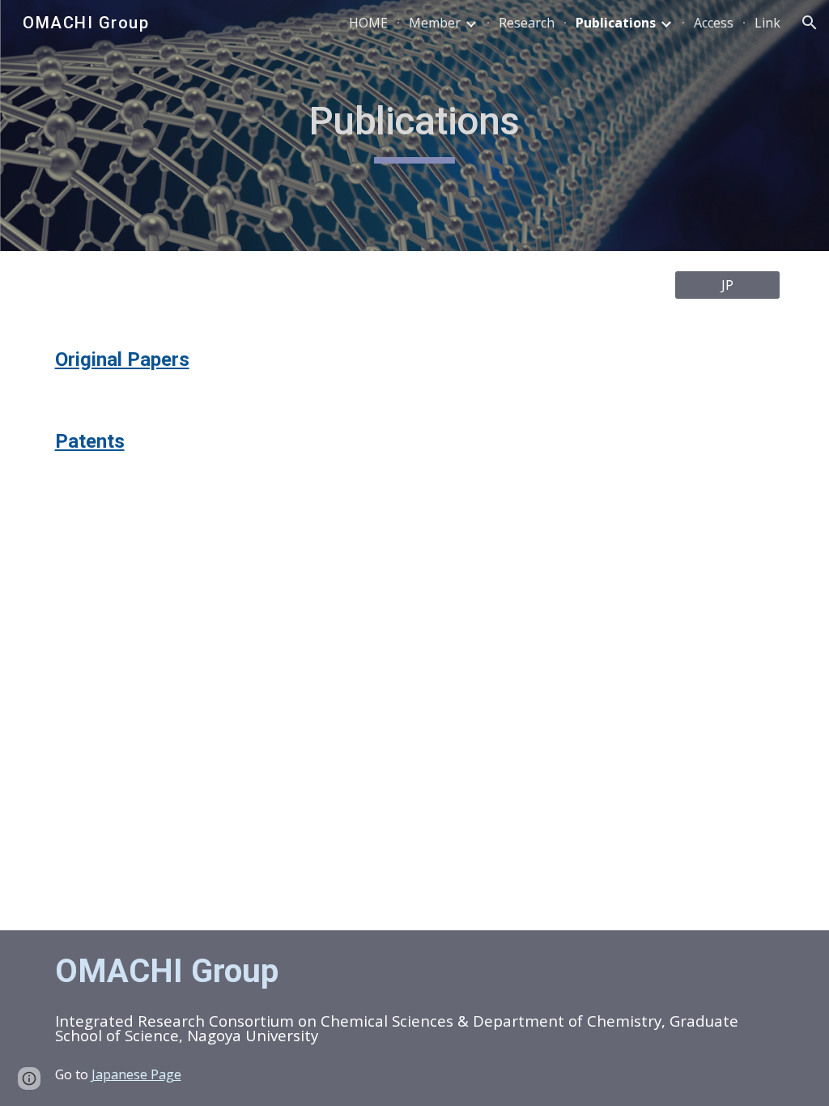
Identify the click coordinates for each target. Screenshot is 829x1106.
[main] (414, 125)
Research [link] (527, 23)
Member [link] (435, 23)
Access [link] (713, 23)
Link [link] (767, 23)
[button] (809, 22)
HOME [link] (368, 23)
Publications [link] (616, 23)
